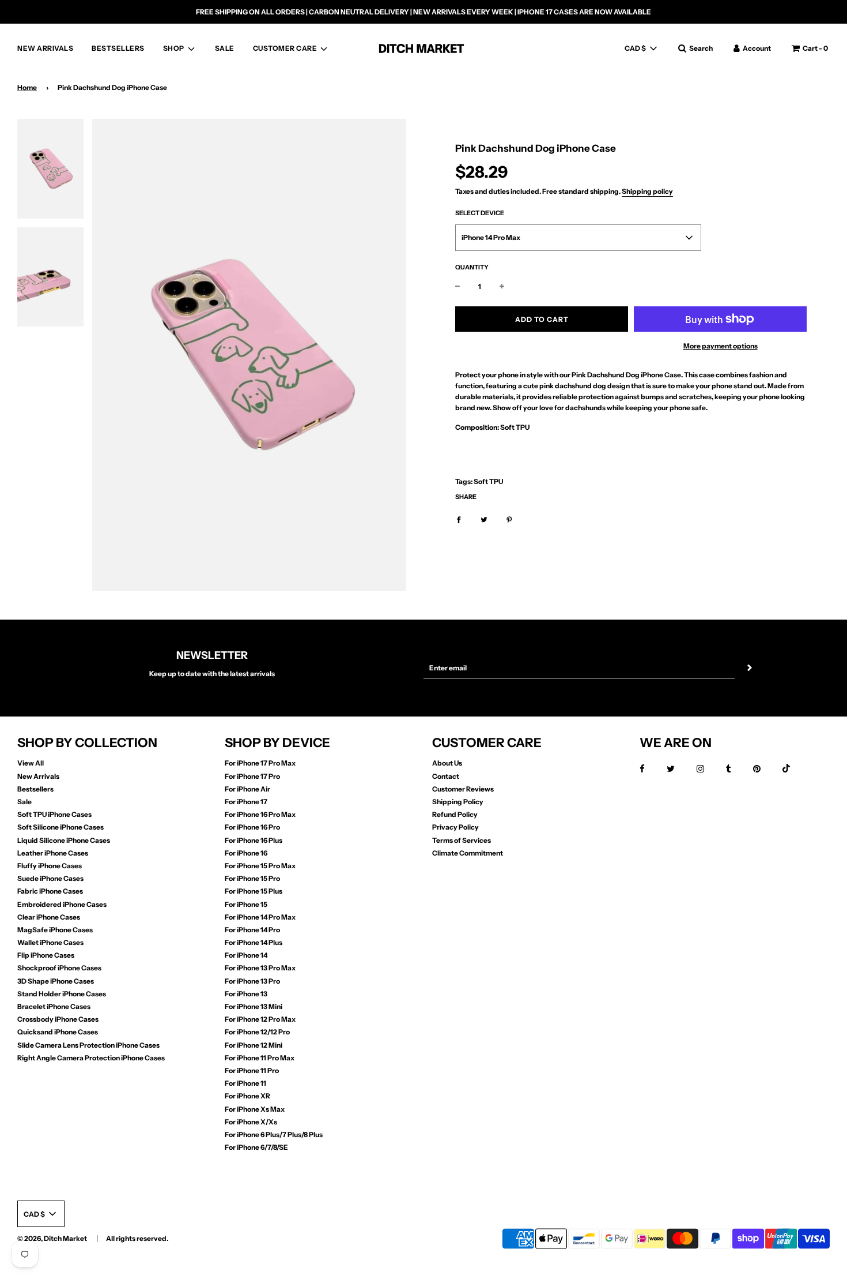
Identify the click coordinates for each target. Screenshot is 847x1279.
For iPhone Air (247, 789)
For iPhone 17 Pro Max (260, 763)
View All (30, 763)
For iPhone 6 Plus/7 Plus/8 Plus (274, 1134)
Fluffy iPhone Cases (49, 865)
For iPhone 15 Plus (253, 891)
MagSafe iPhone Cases (55, 929)
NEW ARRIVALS (45, 48)
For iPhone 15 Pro (252, 878)
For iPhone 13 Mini (253, 1006)
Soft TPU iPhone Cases (54, 814)
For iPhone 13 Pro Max (260, 967)
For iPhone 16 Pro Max (260, 814)
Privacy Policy (455, 827)
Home (27, 87)
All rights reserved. (137, 1238)
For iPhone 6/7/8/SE (256, 1147)
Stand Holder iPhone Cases (61, 993)
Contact (445, 776)
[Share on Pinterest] (509, 519)
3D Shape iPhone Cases (55, 981)
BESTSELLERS (118, 48)
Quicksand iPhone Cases (57, 1031)
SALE (225, 48)
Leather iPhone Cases (52, 853)
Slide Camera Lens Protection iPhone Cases (88, 1045)
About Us (447, 763)
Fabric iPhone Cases (50, 891)
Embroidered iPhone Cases (62, 904)
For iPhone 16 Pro (252, 827)
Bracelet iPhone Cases (53, 1006)
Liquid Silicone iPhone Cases (63, 840)
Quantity (472, 267)
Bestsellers (35, 789)
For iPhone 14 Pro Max (260, 917)
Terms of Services (461, 840)
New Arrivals (38, 776)
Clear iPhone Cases (48, 917)
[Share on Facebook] (459, 519)
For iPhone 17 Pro (252, 776)
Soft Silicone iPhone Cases (60, 827)
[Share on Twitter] (484, 519)
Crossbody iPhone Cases (58, 1019)
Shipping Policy (457, 801)
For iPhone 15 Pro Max (260, 865)
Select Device (479, 213)
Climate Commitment (467, 853)
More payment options (720, 346)
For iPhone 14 (246, 955)
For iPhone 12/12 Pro (257, 1031)
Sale (24, 801)
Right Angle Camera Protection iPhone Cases (91, 1057)
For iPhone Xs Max (255, 1109)
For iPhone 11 (245, 1083)
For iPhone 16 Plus (253, 840)
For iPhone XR (247, 1096)
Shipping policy (647, 191)
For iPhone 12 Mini (253, 1045)
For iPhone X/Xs (251, 1121)
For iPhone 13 (246, 993)
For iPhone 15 (246, 904)
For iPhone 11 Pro (252, 1070)
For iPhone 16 (246, 853)
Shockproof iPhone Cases (59, 967)
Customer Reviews (463, 789)
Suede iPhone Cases (50, 878)
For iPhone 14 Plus (253, 942)
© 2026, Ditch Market (52, 1238)
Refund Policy (455, 814)
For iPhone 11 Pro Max (259, 1057)
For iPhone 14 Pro (252, 929)
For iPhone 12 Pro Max (260, 1019)
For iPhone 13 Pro (252, 981)
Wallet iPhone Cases (50, 942)
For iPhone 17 (246, 801)
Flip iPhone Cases (45, 955)
